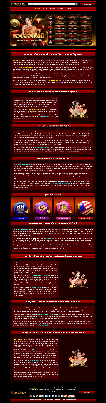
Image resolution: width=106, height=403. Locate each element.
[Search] (76, 4)
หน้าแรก (37, 9)
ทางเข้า (45, 9)
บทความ (52, 9)
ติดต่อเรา (68, 9)
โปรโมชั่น (60, 9)
